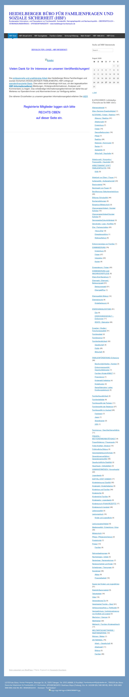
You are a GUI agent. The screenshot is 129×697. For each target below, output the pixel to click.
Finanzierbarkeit (100, 578)
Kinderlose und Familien (101, 489)
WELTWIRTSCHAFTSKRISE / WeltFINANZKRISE (103, 631)
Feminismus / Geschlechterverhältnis (105, 430)
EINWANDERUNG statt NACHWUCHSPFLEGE (100, 272)
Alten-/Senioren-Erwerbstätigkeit (104, 111)
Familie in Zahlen (56, 35)
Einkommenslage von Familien (103, 244)
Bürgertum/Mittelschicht (101, 204)
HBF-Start (12, 35)
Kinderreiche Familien (100, 496)
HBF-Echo (110, 35)
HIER (85, 96)
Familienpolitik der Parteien (102, 403)
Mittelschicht (97, 533)
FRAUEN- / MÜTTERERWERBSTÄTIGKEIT (104, 437)
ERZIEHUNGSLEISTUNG (101, 309)
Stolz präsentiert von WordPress (21, 670)
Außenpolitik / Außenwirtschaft (103, 181)
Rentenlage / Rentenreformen (103, 560)
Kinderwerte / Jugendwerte (101, 500)
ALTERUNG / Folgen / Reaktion (103, 114)
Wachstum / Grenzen (100, 617)
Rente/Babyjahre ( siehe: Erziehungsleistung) (104, 388)
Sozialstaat (96, 571)
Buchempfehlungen (99, 201)
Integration (98, 258)
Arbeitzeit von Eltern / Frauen (103, 177)
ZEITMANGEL (97, 640)
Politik (97, 348)
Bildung (97, 650)
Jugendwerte (96, 475)
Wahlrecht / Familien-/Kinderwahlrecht (106, 624)
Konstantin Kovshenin (58, 670)
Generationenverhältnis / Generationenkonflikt (101, 457)
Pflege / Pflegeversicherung (102, 537)
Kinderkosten (99, 384)
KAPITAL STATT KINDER (101, 479)
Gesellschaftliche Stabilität (102, 462)
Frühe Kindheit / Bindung (101, 445)
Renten (97, 146)
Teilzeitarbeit (96, 593)
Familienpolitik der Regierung (102, 406)
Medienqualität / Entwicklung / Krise (105, 527)
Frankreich (98, 413)
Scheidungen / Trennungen (102, 567)
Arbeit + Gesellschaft (102, 643)
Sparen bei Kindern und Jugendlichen (105, 584)
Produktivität (96, 540)
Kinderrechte (96, 493)
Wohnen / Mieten (98, 636)
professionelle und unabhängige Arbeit (30, 78)
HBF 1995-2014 (98, 35)
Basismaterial (97, 184)
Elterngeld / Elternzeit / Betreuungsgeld (100, 281)
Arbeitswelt (99, 647)
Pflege (97, 136)
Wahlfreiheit (96, 620)
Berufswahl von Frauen (100, 188)
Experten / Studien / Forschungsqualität (99, 329)
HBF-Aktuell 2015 (25, 35)
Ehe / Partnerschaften (100, 227)
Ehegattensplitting (101, 234)
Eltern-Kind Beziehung (100, 277)
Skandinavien (100, 420)
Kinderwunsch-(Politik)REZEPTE (104, 503)
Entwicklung (99, 125)
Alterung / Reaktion (102, 118)
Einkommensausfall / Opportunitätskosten (102, 368)
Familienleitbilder (98, 399)
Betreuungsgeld (100, 286)
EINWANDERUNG (99, 247)
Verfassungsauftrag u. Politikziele (104, 607)
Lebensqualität (97, 510)
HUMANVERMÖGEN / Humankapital (105, 469)
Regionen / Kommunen (103, 143)
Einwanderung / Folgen (100, 267)
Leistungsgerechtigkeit (100, 523)
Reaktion (98, 139)
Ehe (96, 312)
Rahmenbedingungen (99, 553)
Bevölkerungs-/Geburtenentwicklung (105, 191)
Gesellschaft (99, 345)
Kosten (97, 261)
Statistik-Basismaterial (100, 590)
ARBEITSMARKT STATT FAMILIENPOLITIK (101, 166)
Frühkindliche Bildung (100, 449)
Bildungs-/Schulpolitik (100, 197)
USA (96, 424)
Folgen (97, 128)
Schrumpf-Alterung (71, 35)
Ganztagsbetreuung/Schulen (102, 452)
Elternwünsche (97, 299)
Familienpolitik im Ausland (101, 410)
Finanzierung (99, 377)
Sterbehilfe (99, 150)
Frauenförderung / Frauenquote (103, 442)
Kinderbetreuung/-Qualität (101, 482)
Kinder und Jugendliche (103, 517)
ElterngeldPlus (100, 290)
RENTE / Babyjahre (102, 322)
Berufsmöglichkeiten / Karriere (106, 364)
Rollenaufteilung (100, 238)
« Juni (94, 92)
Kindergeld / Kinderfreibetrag (102, 486)
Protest (95, 544)
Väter (94, 597)
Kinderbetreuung (101, 303)
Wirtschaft (98, 352)
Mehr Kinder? (85, 35)
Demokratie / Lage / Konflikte (103, 223)
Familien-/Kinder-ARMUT (104, 373)
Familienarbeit (97, 334)
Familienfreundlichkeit (100, 396)
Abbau (97, 574)
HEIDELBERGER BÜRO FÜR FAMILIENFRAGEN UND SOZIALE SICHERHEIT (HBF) (61, 15)
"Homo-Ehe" (99, 231)
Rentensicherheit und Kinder (102, 564)
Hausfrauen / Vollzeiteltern (101, 466)
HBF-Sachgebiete (40, 35)
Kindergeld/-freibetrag (102, 380)
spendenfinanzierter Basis (20, 83)
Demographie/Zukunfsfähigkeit (103, 220)
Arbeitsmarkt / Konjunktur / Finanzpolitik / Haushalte (102, 160)
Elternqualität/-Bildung (100, 296)
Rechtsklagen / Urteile (100, 557)
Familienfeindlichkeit (99, 341)
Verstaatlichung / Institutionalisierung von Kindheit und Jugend (105, 612)
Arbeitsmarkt (99, 121)
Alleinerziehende (98, 107)
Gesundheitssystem (102, 132)
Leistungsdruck (97, 514)
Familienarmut (97, 337)
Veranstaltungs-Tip (99, 600)
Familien (98, 547)
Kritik (97, 171)
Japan (97, 417)
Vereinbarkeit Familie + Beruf (102, 604)
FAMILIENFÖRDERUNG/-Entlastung (105, 357)
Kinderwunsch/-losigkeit (100, 507)
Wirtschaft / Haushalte (103, 153)
